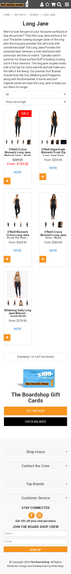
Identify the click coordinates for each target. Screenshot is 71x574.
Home (7, 14)
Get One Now (35, 411)
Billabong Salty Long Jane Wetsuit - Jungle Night (17, 313)
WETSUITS (20, 14)
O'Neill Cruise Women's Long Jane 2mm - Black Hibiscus (53, 236)
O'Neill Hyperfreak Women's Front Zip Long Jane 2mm (53, 152)
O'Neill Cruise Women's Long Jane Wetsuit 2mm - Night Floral (17, 154)
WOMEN (34, 14)
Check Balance (35, 421)
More (17, 172)
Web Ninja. (58, 566)
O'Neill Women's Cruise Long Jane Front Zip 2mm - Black (17, 236)
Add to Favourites (7, 181)
